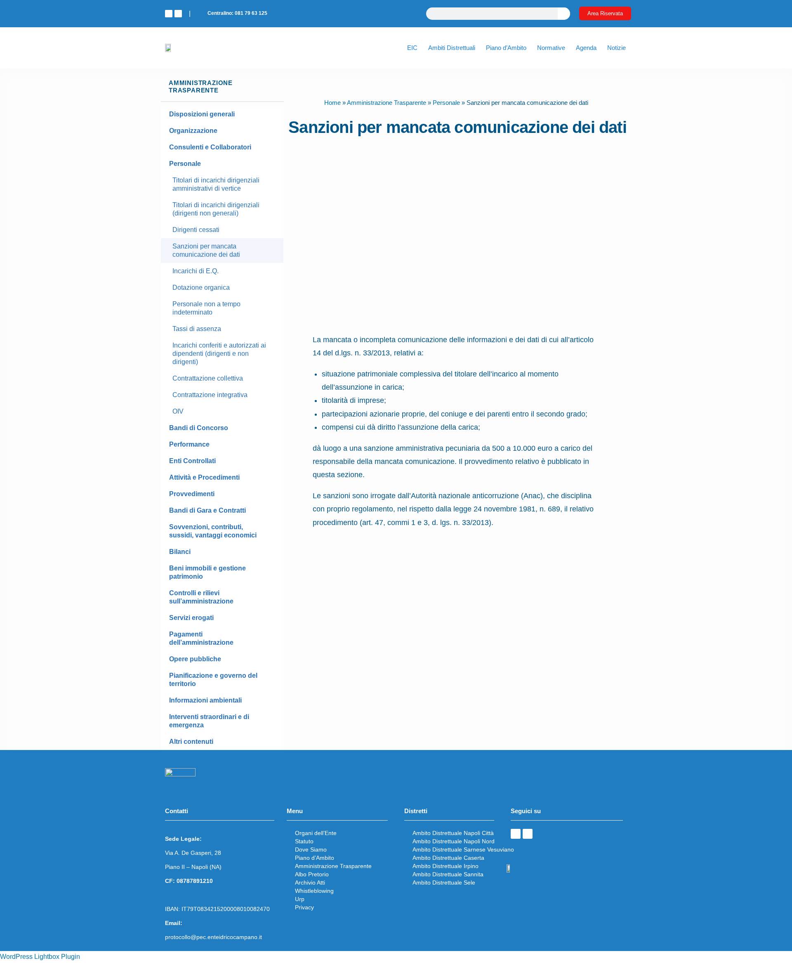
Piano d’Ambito (506, 47)
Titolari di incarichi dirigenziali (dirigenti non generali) (215, 209)
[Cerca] (564, 13)
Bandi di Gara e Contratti (207, 510)
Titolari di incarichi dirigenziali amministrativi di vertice (215, 184)
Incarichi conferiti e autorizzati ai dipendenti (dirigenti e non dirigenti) (219, 353)
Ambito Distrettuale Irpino (445, 866)
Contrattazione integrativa (210, 394)
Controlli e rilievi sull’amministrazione (201, 597)
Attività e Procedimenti (204, 477)
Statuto (304, 841)
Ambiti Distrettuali (451, 47)
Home (332, 102)
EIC (412, 47)
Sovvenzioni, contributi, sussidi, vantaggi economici (213, 531)
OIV (178, 411)
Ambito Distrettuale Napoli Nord (453, 841)
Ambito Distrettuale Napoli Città (453, 833)
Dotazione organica (201, 287)
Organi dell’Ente (316, 833)
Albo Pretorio (312, 874)
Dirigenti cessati (195, 229)
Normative (551, 47)
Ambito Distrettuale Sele (443, 882)
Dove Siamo (311, 849)
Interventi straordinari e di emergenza (209, 721)
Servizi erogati (191, 617)
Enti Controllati (192, 460)
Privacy (304, 907)
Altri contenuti (191, 741)
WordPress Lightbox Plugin (40, 956)
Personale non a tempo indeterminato (206, 308)
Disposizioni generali (202, 114)
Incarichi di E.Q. (195, 270)
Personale (185, 163)
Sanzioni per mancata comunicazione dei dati (206, 250)
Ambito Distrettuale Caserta (448, 857)
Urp (299, 899)
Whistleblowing (314, 890)
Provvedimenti (191, 493)
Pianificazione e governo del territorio (213, 679)
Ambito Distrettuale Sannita (447, 874)
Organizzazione (193, 130)
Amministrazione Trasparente (386, 102)
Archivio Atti (310, 882)
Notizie (616, 47)
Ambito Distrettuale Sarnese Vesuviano (463, 849)
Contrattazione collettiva (207, 378)
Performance (189, 444)
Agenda (586, 47)
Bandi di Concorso (198, 427)
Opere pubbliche (195, 659)
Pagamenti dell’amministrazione (201, 638)
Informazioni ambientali (205, 700)
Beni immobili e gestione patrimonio (207, 572)
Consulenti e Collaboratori (210, 147)
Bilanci (180, 551)
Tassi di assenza (196, 328)
